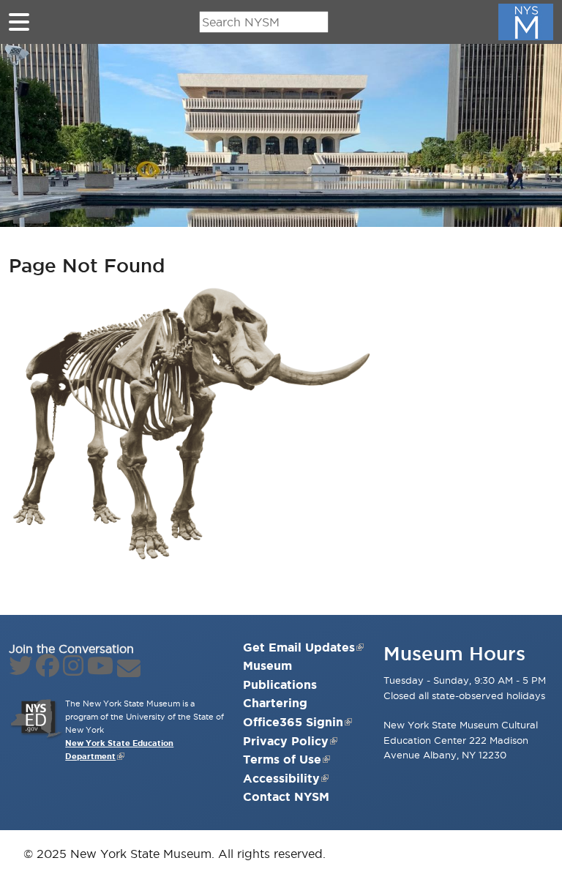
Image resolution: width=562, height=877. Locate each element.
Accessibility (281, 778)
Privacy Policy (286, 740)
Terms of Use (282, 759)
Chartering (275, 702)
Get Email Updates (299, 647)
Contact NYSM (286, 796)
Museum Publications (280, 675)
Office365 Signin (293, 721)
